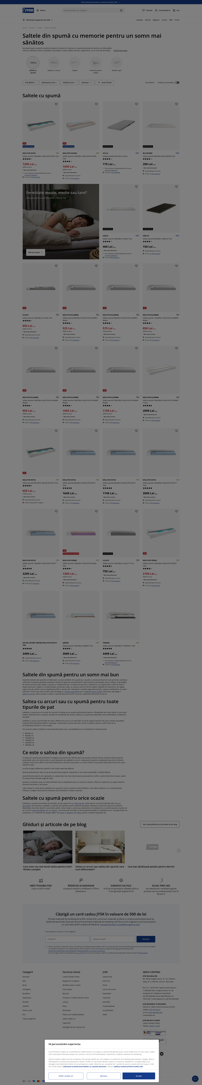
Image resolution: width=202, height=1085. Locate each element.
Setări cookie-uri (66, 1076)
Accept (139, 1076)
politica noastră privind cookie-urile (128, 1066)
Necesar (103, 1076)
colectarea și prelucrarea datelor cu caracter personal (84, 1066)
